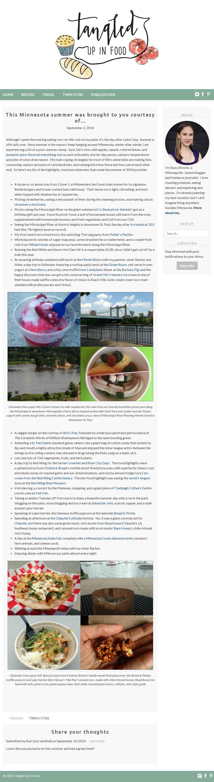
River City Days (98, 463)
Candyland (94, 270)
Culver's (64, 184)
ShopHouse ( (114, 523)
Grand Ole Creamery (108, 275)
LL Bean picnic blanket (115, 209)
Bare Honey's (123, 528)
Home (8, 94)
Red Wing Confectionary (54, 478)
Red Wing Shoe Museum (48, 483)
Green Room (118, 265)
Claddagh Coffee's (128, 488)
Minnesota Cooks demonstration (109, 538)
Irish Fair (42, 493)
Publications (103, 94)
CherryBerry (37, 270)
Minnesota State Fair (47, 538)
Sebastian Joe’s (102, 503)
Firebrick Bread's (56, 468)
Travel (48, 94)
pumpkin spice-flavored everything (31, 154)
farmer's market (69, 463)
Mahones (64, 488)
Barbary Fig (130, 270)
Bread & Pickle (124, 513)
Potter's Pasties (121, 234)
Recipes (27, 94)
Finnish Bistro (92, 260)
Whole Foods (38, 244)
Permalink (97, 741)
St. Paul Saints (41, 443)
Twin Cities (73, 94)
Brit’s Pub (70, 433)
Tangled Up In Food (27, 776)
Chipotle (20, 523)
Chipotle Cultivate (69, 518)
